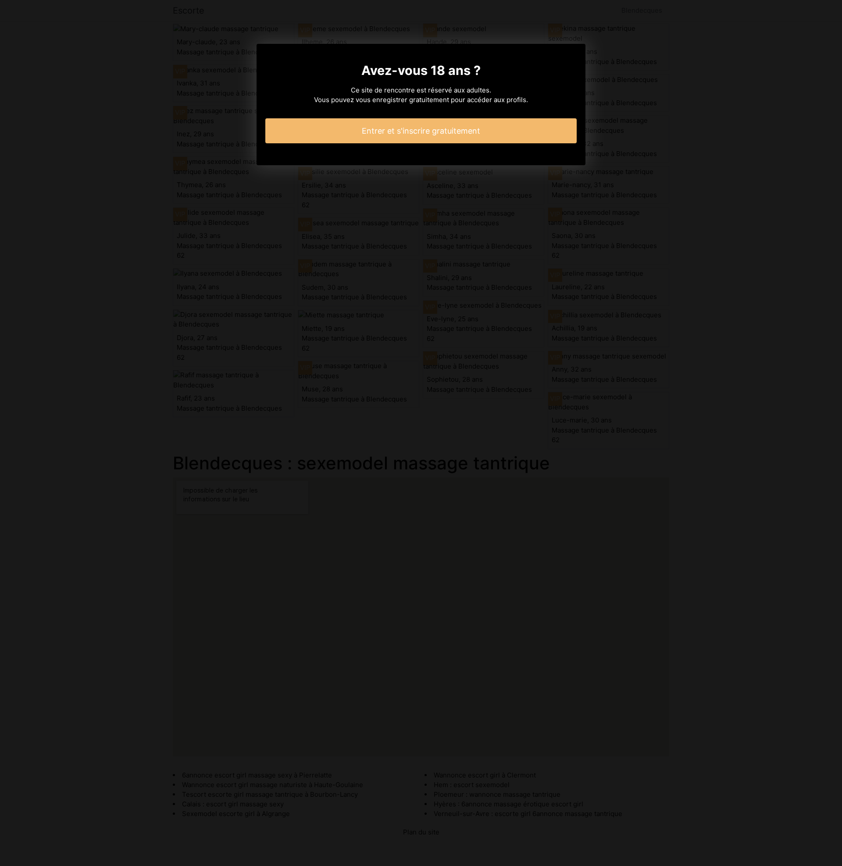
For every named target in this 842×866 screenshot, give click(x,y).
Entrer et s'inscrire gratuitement (421, 130)
